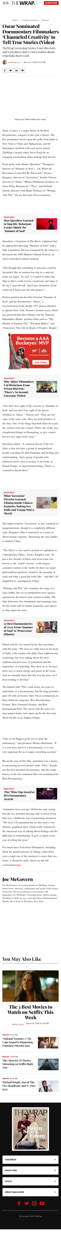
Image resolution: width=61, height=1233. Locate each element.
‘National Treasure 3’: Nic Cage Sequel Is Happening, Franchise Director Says (17, 1042)
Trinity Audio (30, 119)
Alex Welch (19, 1024)
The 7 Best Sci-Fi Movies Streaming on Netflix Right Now (17, 1064)
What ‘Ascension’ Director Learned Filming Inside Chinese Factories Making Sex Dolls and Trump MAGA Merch (19, 504)
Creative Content (30, 20)
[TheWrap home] (23, 3)
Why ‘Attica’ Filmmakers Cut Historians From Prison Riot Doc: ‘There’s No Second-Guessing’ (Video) (19, 388)
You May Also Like (21, 959)
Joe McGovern (14, 62)
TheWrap (10, 1159)
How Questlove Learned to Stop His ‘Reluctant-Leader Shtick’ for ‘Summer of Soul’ (18, 226)
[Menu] (5, 3)
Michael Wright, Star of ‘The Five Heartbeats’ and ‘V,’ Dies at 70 (18, 1085)
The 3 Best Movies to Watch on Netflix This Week (30, 1012)
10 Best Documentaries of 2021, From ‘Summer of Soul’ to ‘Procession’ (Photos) (18, 629)
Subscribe (51, 3)
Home (15, 20)
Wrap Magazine (14, 1192)
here (18, 864)
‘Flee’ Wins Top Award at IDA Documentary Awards (19, 795)
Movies (45, 20)
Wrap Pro (11, 1170)
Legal (8, 1181)
